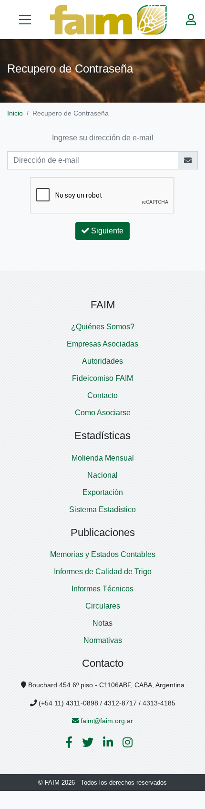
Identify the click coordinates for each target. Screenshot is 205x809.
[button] (25, 19)
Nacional (102, 475)
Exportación (102, 492)
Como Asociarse (103, 413)
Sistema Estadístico (102, 509)
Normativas (102, 640)
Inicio (15, 113)
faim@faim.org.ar (106, 721)
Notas (102, 623)
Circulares (102, 606)
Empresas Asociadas (102, 344)
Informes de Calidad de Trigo (103, 571)
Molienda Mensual (103, 458)
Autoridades (102, 361)
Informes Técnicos (102, 589)
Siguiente (106, 231)
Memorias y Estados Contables (102, 554)
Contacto (102, 395)
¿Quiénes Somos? (102, 327)
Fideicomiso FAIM (102, 378)
